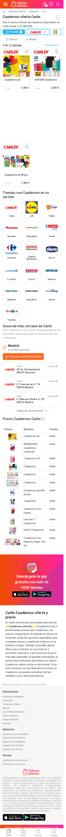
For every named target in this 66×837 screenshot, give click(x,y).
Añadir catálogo (10, 719)
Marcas (6, 708)
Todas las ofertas (17, 11)
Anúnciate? (8, 700)
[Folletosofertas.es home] (19, 4)
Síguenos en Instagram (14, 741)
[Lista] (51, 4)
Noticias (7, 723)
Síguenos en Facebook (14, 737)
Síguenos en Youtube (13, 745)
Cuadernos (33, 11)
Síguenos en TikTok (13, 749)
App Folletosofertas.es (14, 712)
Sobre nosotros (10, 715)
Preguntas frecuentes (13, 696)
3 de (12, 45)
